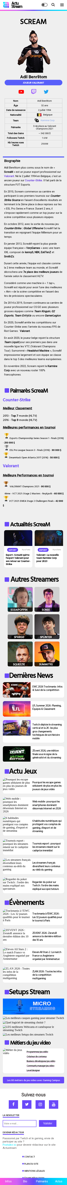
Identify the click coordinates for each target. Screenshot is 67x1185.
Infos (8, 1181)
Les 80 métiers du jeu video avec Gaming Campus (33, 1080)
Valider (47, 1123)
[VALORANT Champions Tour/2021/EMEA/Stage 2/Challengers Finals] (6, 501)
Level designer (33, 1070)
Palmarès (42, 1181)
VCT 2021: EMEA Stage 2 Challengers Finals (31, 501)
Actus (58, 1181)
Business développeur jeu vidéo (41, 1061)
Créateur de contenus (37, 1056)
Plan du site (31, 1163)
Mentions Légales (34, 1171)
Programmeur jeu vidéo (37, 1051)
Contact (29, 1156)
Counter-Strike (33, 180)
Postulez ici (9, 1144)
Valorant (9, 176)
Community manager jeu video (40, 1065)
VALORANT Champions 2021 (24, 486)
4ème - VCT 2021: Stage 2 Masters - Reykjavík (28, 493)
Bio (25, 1181)
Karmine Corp (48, 120)
